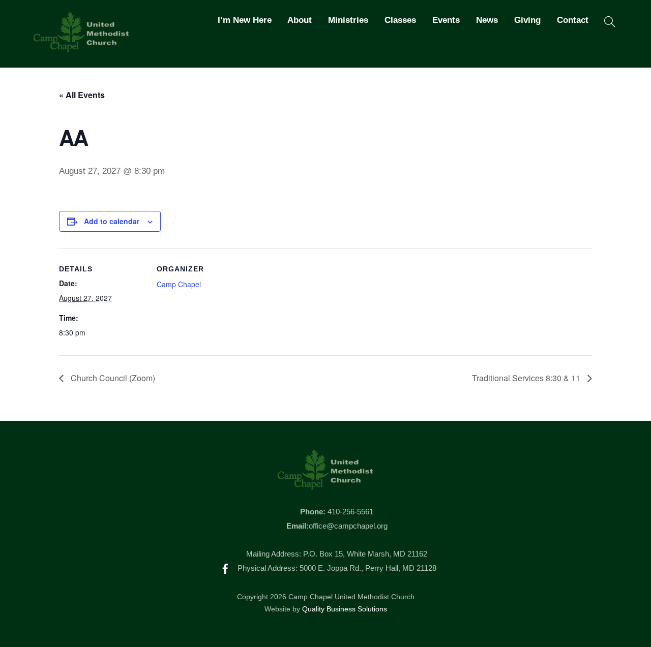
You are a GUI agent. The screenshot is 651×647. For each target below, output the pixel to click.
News (487, 20)
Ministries (348, 20)
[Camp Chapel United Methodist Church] (81, 48)
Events (446, 20)
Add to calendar (111, 221)
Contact (572, 20)
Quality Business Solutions (344, 609)
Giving (527, 20)
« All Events (82, 95)
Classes (400, 20)
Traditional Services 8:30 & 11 (527, 378)
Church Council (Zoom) (112, 378)
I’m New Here (245, 20)
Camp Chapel (179, 284)
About (299, 20)
